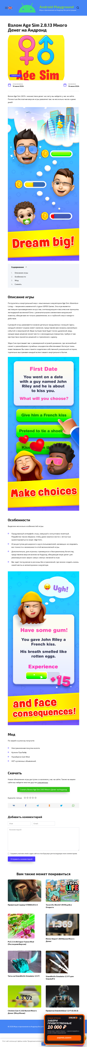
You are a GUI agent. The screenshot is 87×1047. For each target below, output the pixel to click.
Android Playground (56, 7)
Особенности (20, 277)
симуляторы (42, 782)
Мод (17, 280)
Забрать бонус (64, 1038)
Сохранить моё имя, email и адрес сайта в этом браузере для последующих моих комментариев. (43, 853)
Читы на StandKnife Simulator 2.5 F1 (24, 976)
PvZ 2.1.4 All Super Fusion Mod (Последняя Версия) (21, 942)
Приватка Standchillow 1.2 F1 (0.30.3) (62, 1010)
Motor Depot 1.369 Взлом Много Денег (60, 940)
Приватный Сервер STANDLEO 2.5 (23, 905)
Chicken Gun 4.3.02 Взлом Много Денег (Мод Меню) (22, 1011)
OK (43, 1044)
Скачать (18, 284)
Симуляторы (15, 75)
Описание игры (21, 273)
